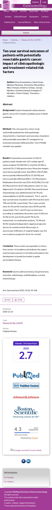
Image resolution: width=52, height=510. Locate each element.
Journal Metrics (24, 22)
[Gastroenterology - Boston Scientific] (26, 417)
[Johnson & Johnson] (26, 403)
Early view (34, 11)
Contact (45, 16)
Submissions (9, 22)
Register (35, 2)
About (14, 11)
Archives (45, 11)
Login (44, 2)
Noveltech (31, 503)
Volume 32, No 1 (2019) (31, 40)
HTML (19, 300)
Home (6, 11)
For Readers (9, 477)
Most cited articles (42, 22)
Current (23, 11)
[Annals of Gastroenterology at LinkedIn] (28, 462)
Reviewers (34, 16)
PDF (9, 300)
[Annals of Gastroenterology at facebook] (23, 462)
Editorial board (20, 16)
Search (26, 33)
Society (8, 16)
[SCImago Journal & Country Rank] (26, 450)
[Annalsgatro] (26, 361)
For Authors (9, 481)
